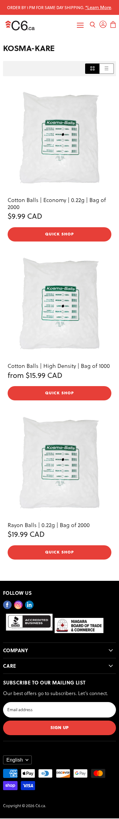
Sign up (59, 727)
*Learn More (98, 7)
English (14, 759)
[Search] (93, 25)
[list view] (106, 68)
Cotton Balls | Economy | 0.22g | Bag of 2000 (57, 203)
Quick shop (59, 233)
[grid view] (92, 68)
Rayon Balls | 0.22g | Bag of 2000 (49, 525)
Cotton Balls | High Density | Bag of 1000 (59, 366)
